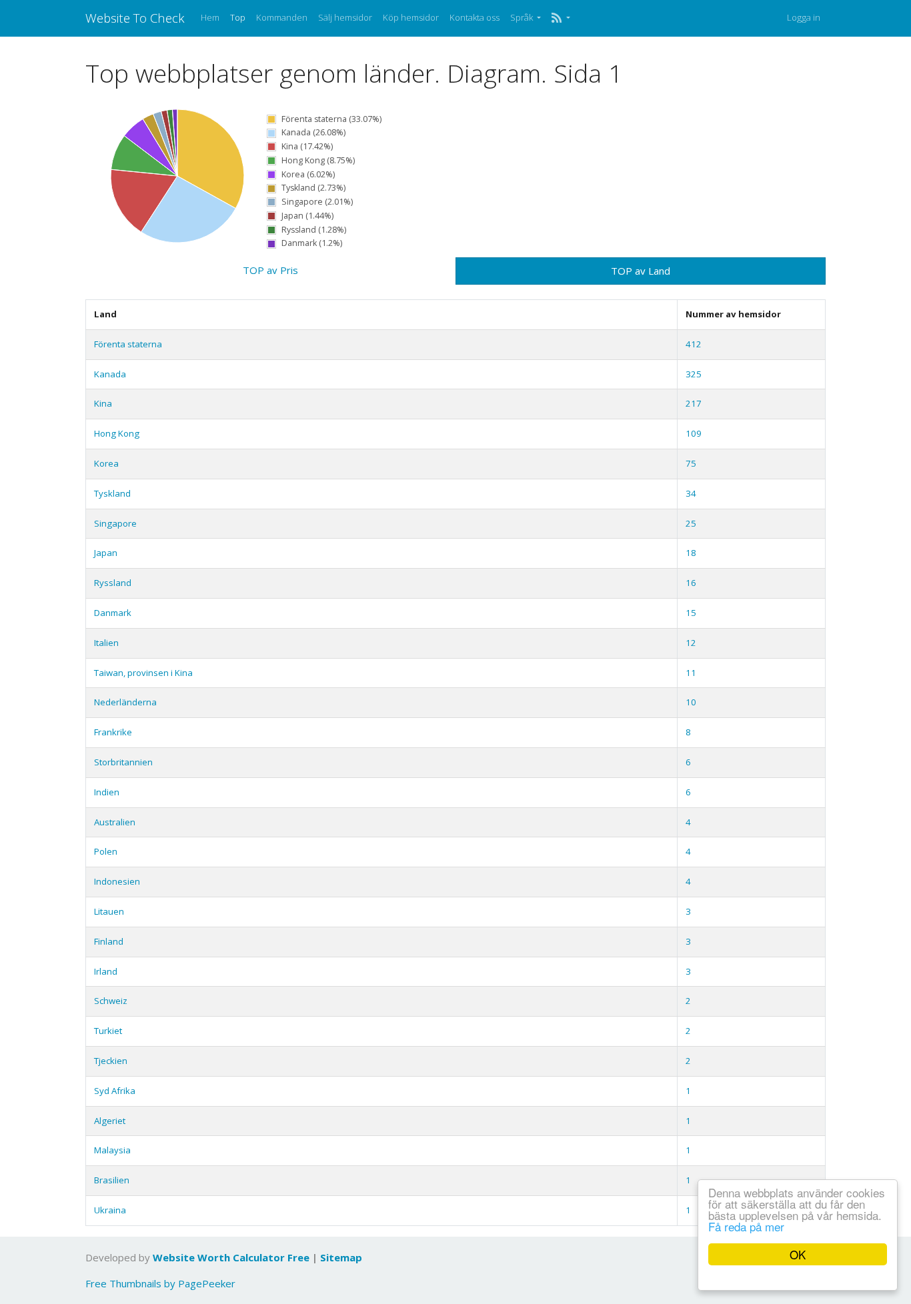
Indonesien (117, 881)
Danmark (112, 613)
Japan (105, 553)
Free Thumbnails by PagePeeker (160, 1283)
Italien (106, 643)
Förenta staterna (128, 344)
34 (691, 493)
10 (691, 702)
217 (694, 403)
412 (694, 344)
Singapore (115, 523)
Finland (108, 941)
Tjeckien (110, 1061)
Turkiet (108, 1031)
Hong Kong (116, 433)
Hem (210, 17)
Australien (114, 822)
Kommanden (281, 17)
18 (691, 553)
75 (691, 463)
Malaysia (112, 1150)
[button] (560, 18)
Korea (106, 463)
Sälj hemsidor (345, 17)
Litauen (109, 911)
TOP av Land (640, 270)
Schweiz (110, 1001)
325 (694, 374)
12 (691, 643)
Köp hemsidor (411, 17)
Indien (106, 792)
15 (691, 613)
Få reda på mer (746, 1226)
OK (798, 1254)
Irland (105, 971)
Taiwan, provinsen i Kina (143, 673)
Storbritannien (123, 762)
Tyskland (112, 493)
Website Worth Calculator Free (231, 1257)
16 (691, 583)
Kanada (110, 374)
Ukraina (110, 1210)
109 (694, 433)
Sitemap (341, 1257)
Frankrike (113, 732)
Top (237, 17)
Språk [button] (522, 17)
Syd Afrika (114, 1091)
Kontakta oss (474, 17)
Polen (105, 851)
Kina (103, 403)
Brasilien (111, 1180)
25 (691, 523)
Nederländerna (125, 702)
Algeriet (109, 1121)
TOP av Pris (270, 270)
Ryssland (112, 583)
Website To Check (135, 17)
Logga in (803, 17)
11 (691, 673)
